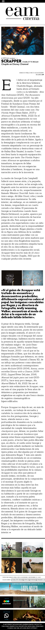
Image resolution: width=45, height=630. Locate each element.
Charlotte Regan (17, 580)
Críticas (26, 580)
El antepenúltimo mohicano (19, 11)
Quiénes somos (28, 624)
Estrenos (33, 580)
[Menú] (3, 1)
